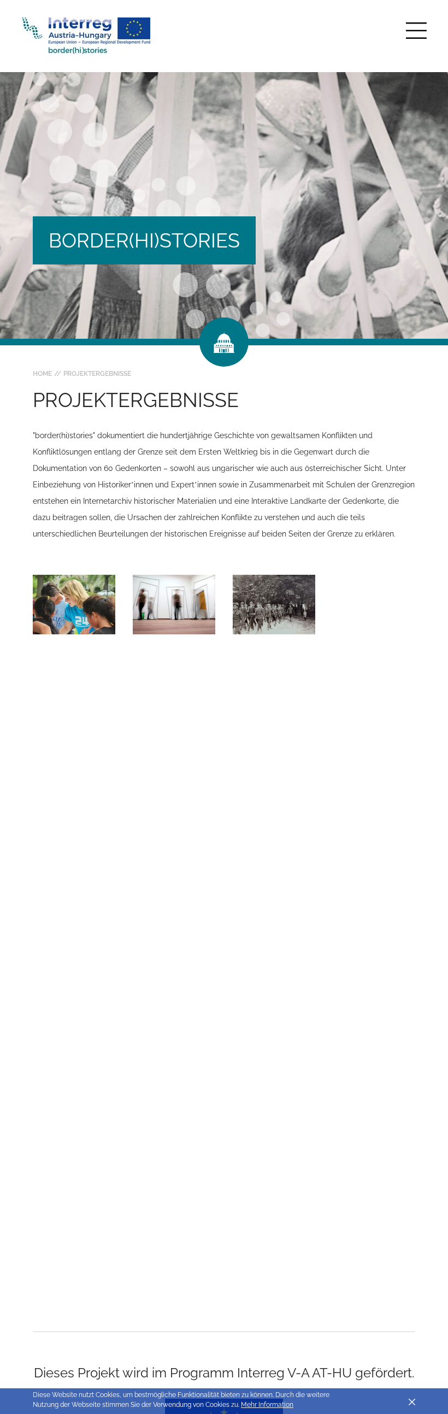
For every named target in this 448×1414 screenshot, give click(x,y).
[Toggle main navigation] (416, 30)
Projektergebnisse (97, 374)
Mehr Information (267, 1405)
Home (42, 374)
